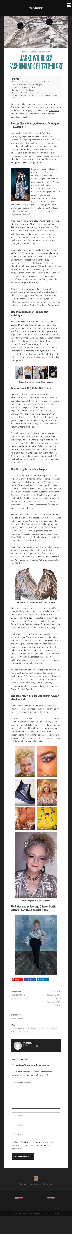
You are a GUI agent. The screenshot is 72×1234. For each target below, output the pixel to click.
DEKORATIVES (22, 1018)
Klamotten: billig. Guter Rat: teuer (24, 87)
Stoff (48, 52)
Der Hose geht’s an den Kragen (23, 90)
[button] (17, 979)
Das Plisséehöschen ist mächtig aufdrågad (27, 84)
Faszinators (54, 110)
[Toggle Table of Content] (57, 78)
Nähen (14, 1032)
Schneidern (23, 1032)
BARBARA (41, 52)
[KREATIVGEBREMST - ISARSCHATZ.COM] (36, 1179)
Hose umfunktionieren (47, 1028)
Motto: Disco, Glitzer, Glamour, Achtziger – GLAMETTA (30, 82)
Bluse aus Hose (17, 1028)
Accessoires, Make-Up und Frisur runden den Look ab (31, 93)
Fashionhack (31, 1028)
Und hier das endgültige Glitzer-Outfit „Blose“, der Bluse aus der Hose (34, 96)
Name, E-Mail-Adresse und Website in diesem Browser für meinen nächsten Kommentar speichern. (34, 1145)
